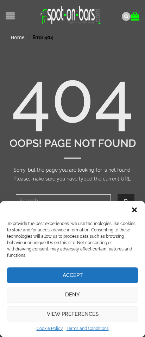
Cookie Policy (50, 328)
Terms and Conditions (88, 328)
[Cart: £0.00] (136, 13)
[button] (134, 209)
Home (18, 37)
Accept (73, 275)
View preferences (73, 314)
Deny (72, 294)
